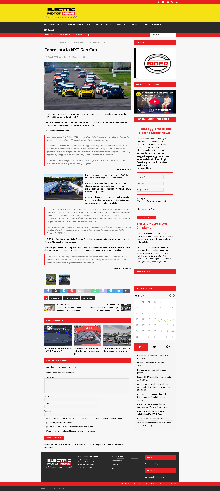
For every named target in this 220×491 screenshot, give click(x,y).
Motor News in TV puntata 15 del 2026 (153, 418)
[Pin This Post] (72, 291)
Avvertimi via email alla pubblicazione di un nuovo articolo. (71, 431)
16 (172, 319)
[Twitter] (172, 2)
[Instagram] (167, 2)
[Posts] (141, 347)
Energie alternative (78, 24)
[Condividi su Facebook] (48, 291)
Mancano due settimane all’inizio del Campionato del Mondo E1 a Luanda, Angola (152, 397)
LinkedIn (173, 484)
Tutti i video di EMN (149, 84)
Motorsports (102, 24)
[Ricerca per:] (163, 34)
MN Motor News (151, 24)
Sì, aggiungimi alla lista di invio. (60, 422)
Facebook (125, 484)
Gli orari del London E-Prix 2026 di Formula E (57, 350)
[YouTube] (163, 2)
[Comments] (168, 347)
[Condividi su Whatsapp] (95, 291)
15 (167, 319)
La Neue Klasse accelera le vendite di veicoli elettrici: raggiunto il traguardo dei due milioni (153, 387)
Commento (49, 377)
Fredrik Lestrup (71, 298)
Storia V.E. (49, 30)
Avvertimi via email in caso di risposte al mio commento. (70, 427)
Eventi (120, 24)
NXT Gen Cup (66, 57)
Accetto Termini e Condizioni (152, 201)
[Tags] (155, 347)
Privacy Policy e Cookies (154, 477)
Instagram (150, 484)
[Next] (170, 63)
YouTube (137, 484)
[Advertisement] (134, 12)
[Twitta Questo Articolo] (56, 291)
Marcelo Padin (49, 35)
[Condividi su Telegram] (111, 291)
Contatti (79, 35)
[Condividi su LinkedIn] (64, 291)
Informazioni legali (152, 464)
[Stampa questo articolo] (87, 291)
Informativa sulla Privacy (147, 209)
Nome (47, 396)
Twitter (162, 484)
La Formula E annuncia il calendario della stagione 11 (87, 351)
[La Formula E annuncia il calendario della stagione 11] (87, 335)
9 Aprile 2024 (53, 57)
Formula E (55, 298)
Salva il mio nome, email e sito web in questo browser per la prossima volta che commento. (85, 418)
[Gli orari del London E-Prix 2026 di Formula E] (58, 335)
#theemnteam (65, 35)
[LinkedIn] (176, 2)
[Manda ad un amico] (79, 291)
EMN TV (134, 24)
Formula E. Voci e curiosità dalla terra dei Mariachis (116, 350)
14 (161, 319)
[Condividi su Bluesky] (118, 291)
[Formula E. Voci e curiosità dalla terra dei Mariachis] (117, 335)
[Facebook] (158, 2)
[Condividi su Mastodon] (103, 291)
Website (47, 411)
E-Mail (47, 403)
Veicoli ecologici (52, 24)
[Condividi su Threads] (126, 291)
